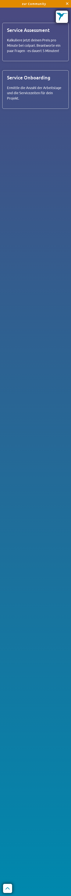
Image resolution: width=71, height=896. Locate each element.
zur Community (34, 4)
